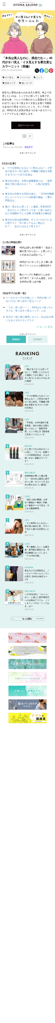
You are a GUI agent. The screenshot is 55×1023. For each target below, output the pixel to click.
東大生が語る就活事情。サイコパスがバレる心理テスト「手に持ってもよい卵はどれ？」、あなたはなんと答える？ (28, 223)
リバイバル (25, 77)
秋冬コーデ (10, 83)
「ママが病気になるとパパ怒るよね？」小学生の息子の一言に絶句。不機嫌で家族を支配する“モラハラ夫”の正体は (28, 171)
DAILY (16, 339)
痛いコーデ (27, 83)
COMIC (37, 339)
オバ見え (9, 77)
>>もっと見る (44, 326)
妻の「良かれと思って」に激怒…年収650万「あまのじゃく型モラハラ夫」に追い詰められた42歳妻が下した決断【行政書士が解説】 (28, 210)
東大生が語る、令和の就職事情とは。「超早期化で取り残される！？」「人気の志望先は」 (28, 184)
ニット (39, 77)
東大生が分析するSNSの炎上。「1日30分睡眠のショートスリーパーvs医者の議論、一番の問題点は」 (29, 197)
